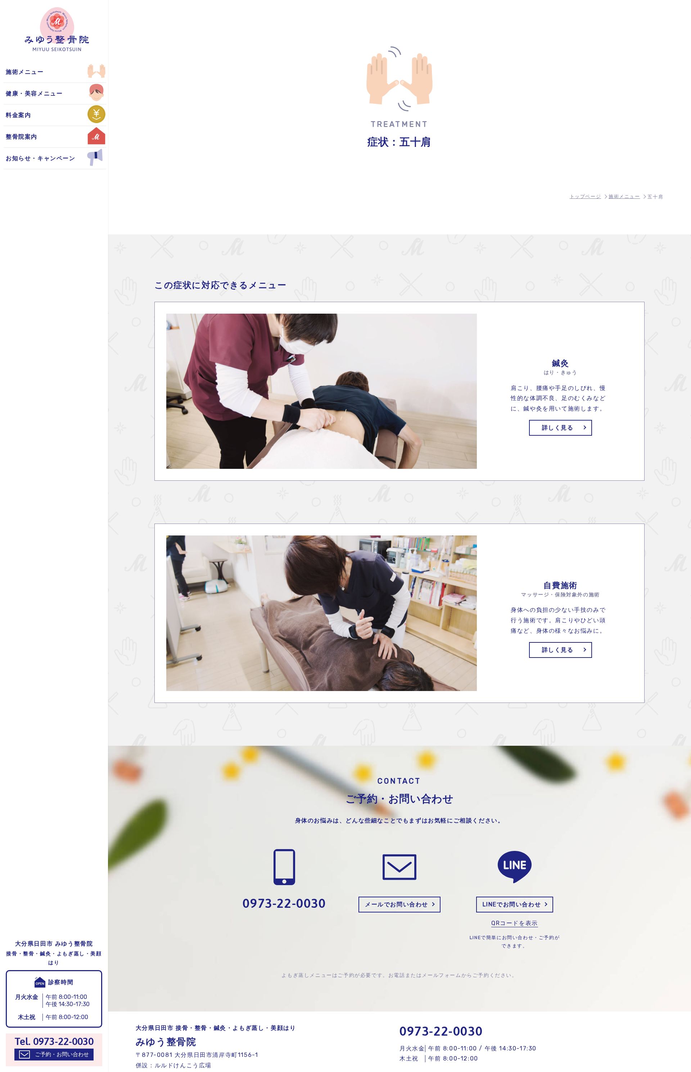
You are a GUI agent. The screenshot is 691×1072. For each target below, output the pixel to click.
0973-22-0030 (441, 1031)
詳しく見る (558, 427)
